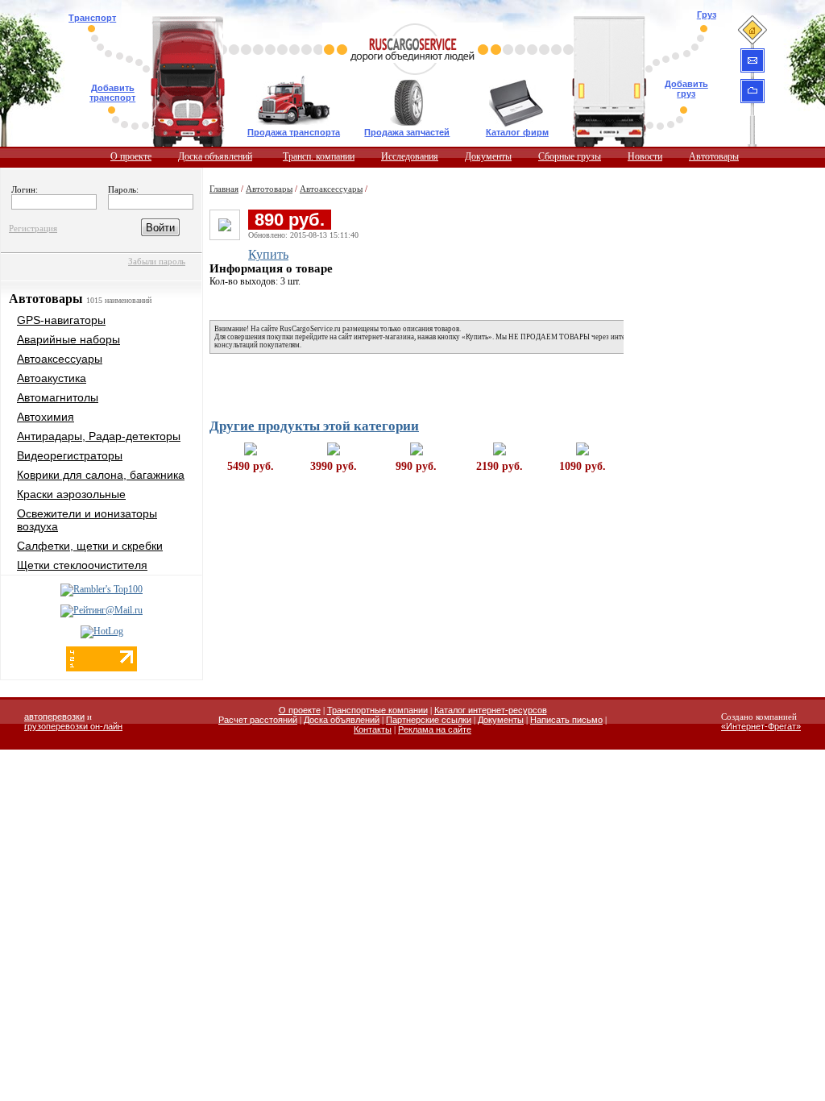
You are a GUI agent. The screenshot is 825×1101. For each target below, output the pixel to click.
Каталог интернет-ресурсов (490, 710)
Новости (645, 156)
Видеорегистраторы (69, 455)
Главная (223, 188)
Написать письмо (566, 720)
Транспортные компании (377, 710)
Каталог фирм (517, 132)
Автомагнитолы (57, 397)
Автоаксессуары (59, 358)
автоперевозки (54, 716)
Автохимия (45, 416)
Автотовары (714, 156)
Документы (488, 156)
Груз (706, 14)
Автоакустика (51, 378)
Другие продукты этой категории (314, 426)
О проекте (130, 156)
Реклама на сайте (434, 729)
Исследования (409, 156)
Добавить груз (686, 88)
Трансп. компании (318, 156)
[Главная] (752, 29)
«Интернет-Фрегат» (761, 726)
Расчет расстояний (257, 720)
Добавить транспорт (112, 92)
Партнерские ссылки (428, 720)
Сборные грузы (569, 156)
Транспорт (92, 18)
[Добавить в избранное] (752, 90)
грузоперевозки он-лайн (73, 726)
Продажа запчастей (407, 132)
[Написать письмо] (752, 60)
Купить (268, 254)
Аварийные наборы (68, 339)
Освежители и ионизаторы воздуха (87, 520)
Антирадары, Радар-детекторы (98, 436)
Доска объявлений (215, 156)
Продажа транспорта (293, 132)
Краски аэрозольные (71, 494)
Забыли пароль (156, 261)
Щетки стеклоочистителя (82, 565)
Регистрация (33, 228)
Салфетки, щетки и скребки (90, 545)
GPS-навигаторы (61, 320)
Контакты (373, 729)
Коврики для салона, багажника (100, 474)
